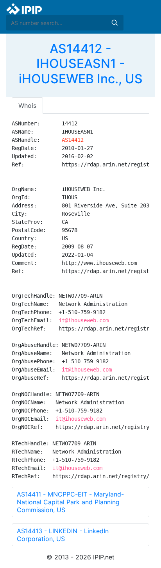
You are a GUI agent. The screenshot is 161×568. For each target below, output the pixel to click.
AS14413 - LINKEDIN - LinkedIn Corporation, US (63, 535)
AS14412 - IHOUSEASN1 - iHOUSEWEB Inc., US (81, 63)
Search (114, 22)
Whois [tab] (27, 105)
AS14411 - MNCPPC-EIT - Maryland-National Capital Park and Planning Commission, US (70, 502)
